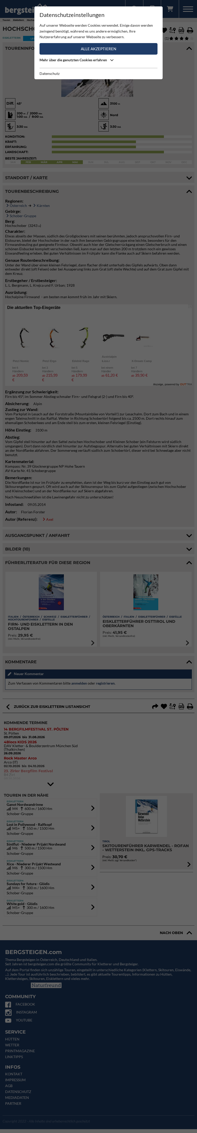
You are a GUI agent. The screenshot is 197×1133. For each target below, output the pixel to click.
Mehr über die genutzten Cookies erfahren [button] (74, 60)
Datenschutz (50, 73)
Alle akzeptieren (98, 48)
